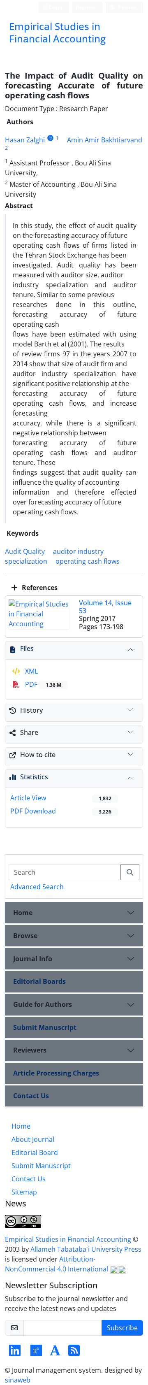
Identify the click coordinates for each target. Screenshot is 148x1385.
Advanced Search (37, 886)
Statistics (34, 776)
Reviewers (29, 1050)
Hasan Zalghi (25, 139)
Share (29, 732)
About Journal (33, 1139)
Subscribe (122, 1327)
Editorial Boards (39, 981)
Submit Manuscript (44, 1027)
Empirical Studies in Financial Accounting (69, 1239)
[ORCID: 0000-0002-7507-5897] (50, 138)
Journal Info (32, 958)
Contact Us (31, 1095)
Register (86, 7)
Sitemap (24, 1192)
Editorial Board (35, 1152)
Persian (126, 7)
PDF (42, 684)
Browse (25, 935)
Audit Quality (25, 551)
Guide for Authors (42, 1004)
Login (55, 7)
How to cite (38, 754)
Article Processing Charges (56, 1073)
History (31, 710)
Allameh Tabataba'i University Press (85, 1249)
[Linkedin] (15, 1352)
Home (22, 912)
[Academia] (55, 1352)
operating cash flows (88, 561)
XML (30, 671)
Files (27, 648)
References (39, 587)
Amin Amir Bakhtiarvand (104, 139)
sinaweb (17, 1380)
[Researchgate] (36, 1352)
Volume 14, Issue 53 (105, 606)
